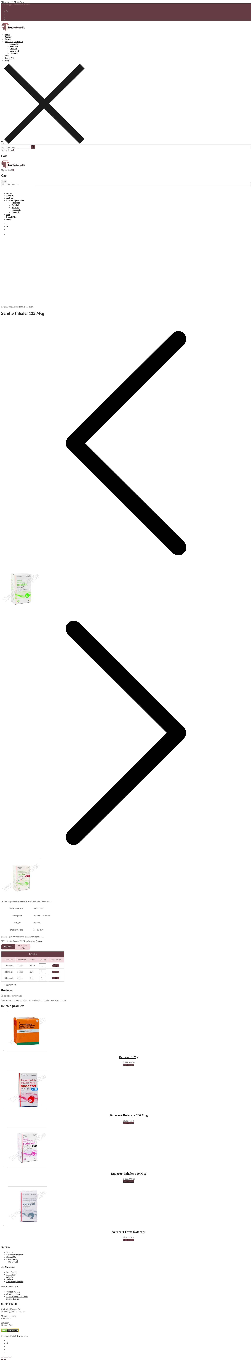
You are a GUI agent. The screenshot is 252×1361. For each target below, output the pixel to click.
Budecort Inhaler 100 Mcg (128, 1173)
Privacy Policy (12, 1259)
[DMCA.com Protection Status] (10, 1331)
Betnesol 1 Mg (128, 1057)
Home (3, 307)
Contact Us (11, 1257)
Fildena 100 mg (12, 1299)
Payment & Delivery (14, 1255)
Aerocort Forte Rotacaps (128, 1232)
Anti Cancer (11, 1272)
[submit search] (33, 147)
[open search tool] (43, 143)
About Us (10, 1252)
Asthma (9, 307)
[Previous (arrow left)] (2, 1359)
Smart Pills (10, 1274)
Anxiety (9, 1277)
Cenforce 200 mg (13, 1294)
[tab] (128, 985)
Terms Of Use (12, 1262)
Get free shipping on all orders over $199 (15, 5)
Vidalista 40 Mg (13, 1292)
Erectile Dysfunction (14, 1281)
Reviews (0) (11, 985)
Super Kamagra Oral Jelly (17, 1296)
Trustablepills (22, 1336)
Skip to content (7, 2)
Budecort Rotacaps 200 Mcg (129, 1115)
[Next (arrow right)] (5, 1359)
